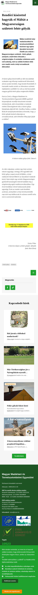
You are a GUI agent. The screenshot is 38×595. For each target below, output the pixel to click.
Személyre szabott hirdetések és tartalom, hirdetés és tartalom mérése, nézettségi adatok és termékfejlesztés (18, 571)
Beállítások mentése (10, 581)
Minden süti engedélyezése (12, 591)
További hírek (19, 456)
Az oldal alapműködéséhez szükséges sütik (19, 566)
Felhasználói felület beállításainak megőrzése (20, 576)
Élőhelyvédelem (10, 384)
